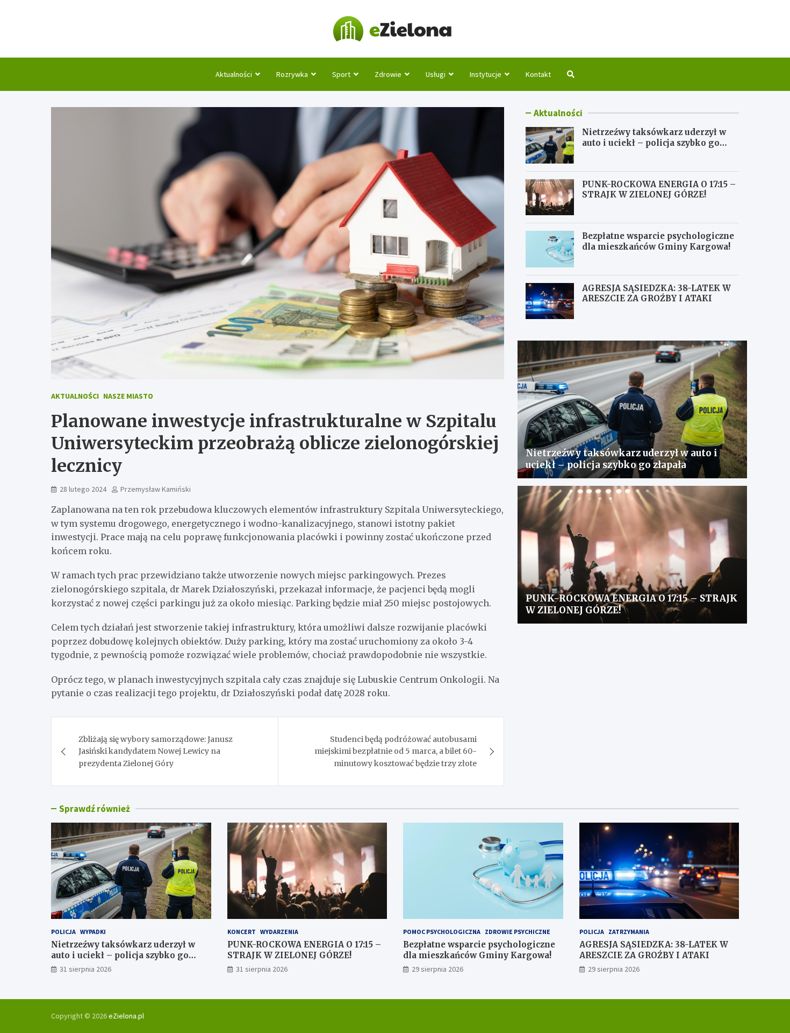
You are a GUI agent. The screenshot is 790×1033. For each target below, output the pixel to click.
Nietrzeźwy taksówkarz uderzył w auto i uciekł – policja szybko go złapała (654, 142)
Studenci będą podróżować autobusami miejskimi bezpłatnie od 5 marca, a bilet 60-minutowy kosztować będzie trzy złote (395, 751)
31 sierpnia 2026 (85, 969)
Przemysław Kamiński (155, 489)
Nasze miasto (128, 396)
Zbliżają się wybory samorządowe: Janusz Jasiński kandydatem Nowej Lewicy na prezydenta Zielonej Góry (155, 751)
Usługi (436, 74)
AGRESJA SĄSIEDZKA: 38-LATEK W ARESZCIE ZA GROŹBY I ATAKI (656, 293)
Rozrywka (292, 74)
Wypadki (93, 932)
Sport (341, 74)
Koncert (241, 932)
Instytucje (485, 74)
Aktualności (234, 74)
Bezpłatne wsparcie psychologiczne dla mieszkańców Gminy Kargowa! (658, 241)
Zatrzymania (628, 932)
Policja (63, 932)
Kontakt (538, 74)
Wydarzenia (279, 932)
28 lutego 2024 (83, 489)
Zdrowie (388, 74)
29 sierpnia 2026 (437, 969)
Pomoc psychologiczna (441, 932)
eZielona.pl (126, 1016)
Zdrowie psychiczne (517, 932)
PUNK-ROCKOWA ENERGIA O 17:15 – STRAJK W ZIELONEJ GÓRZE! (659, 189)
